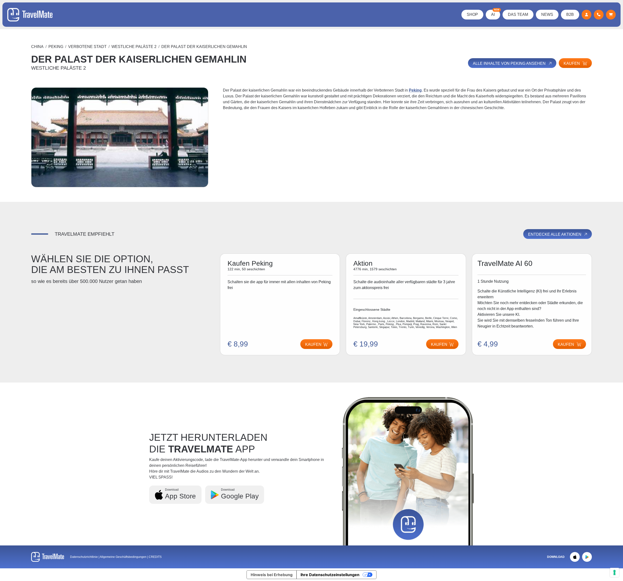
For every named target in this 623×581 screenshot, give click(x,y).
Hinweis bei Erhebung (272, 574)
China (37, 47)
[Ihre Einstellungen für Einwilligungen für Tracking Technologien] (614, 572)
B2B (570, 14)
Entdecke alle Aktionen (555, 234)
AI (495, 13)
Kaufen (439, 344)
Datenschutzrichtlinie (84, 557)
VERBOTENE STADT (87, 47)
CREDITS (155, 557)
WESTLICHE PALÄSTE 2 (133, 47)
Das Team (518, 14)
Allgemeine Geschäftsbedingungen (123, 557)
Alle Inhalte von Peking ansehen (510, 63)
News (547, 14)
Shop (472, 14)
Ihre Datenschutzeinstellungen (330, 574)
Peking (55, 47)
